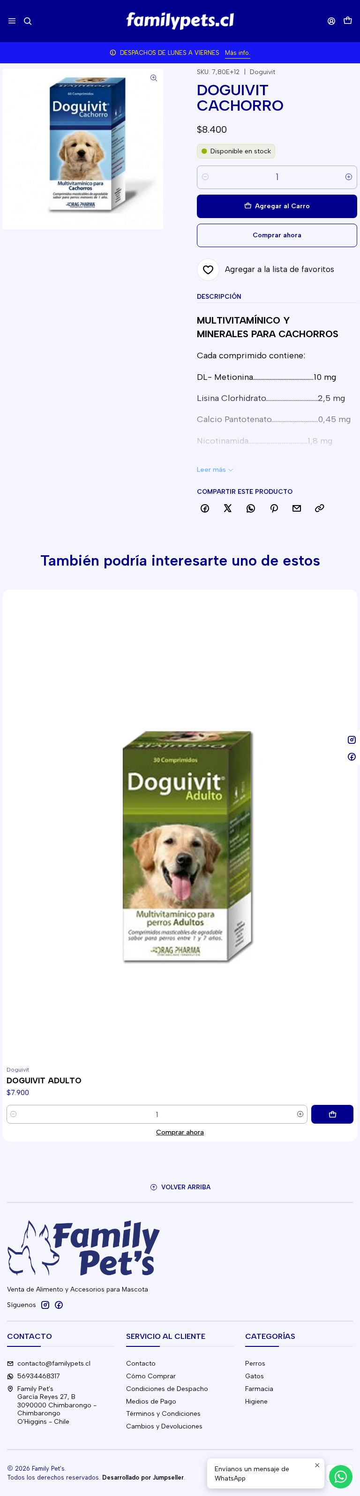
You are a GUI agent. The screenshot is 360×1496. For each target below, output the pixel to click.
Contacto (141, 1364)
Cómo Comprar (151, 1376)
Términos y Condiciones (163, 1414)
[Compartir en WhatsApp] (251, 508)
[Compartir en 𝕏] (228, 508)
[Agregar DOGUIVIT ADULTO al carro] (332, 1114)
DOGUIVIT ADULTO (44, 1080)
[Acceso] (331, 21)
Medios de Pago (151, 1401)
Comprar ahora (180, 1132)
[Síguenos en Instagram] (45, 1304)
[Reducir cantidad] (205, 177)
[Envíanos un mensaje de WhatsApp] (340, 1476)
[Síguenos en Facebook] (58, 1304)
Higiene (256, 1401)
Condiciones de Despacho (167, 1389)
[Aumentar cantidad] (349, 177)
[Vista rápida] (14, 837)
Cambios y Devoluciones (164, 1426)
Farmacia (259, 1389)
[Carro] (347, 21)
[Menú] (12, 21)
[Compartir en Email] (297, 508)
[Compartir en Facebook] (205, 508)
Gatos (254, 1376)
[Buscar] (27, 21)
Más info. (237, 52)
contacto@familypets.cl (53, 1364)
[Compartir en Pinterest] (274, 508)
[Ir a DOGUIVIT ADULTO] (180, 825)
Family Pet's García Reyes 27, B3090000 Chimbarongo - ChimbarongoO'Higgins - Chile (57, 1405)
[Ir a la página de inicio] (180, 21)
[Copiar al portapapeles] (320, 508)
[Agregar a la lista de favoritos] (14, 814)
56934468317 (38, 1376)
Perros (255, 1364)
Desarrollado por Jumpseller (143, 1477)
